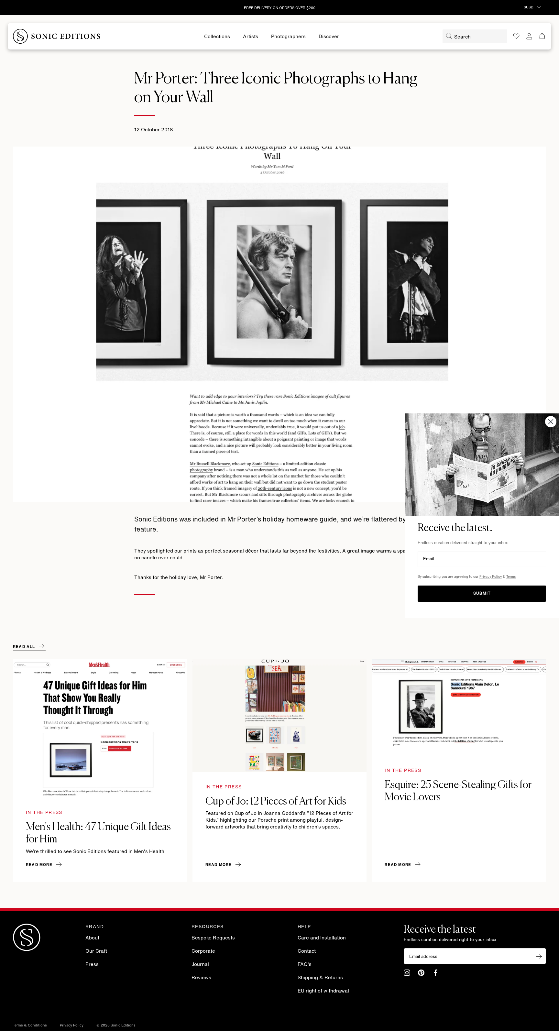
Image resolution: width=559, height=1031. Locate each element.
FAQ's (305, 964)
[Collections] (217, 37)
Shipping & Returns (320, 978)
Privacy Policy (71, 1025)
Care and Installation (322, 938)
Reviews (201, 978)
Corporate (203, 951)
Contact (307, 951)
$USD (529, 7)
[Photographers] (288, 37)
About (92, 938)
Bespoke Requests (213, 938)
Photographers (288, 37)
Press (92, 964)
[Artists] (250, 37)
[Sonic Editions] (56, 36)
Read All (24, 647)
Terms (511, 577)
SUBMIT (482, 594)
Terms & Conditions (30, 1025)
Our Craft (96, 951)
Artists (250, 37)
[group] (100, 770)
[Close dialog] (550, 421)
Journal (200, 964)
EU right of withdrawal (323, 991)
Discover (329, 37)
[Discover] (329, 37)
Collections (217, 37)
